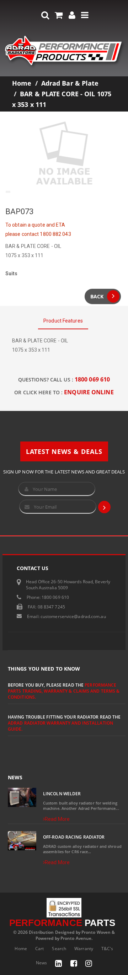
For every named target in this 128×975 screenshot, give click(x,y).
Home (21, 83)
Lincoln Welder (62, 794)
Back (96, 296)
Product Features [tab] (63, 321)
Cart (39, 949)
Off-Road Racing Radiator (74, 837)
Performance (62, 922)
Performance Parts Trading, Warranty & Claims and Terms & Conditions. (63, 691)
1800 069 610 (92, 379)
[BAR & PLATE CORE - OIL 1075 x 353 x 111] (64, 154)
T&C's (107, 949)
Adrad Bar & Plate (70, 83)
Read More (57, 819)
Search (59, 949)
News (41, 963)
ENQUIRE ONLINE (88, 392)
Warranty (83, 949)
